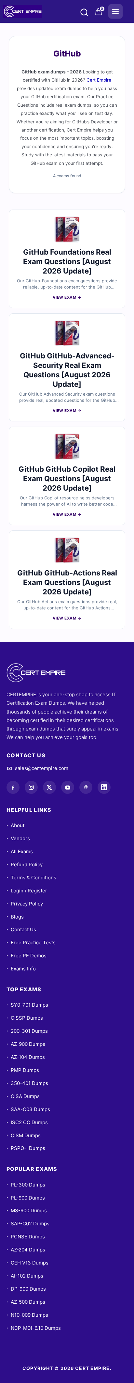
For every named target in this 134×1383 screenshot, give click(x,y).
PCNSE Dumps (26, 1237)
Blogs (15, 917)
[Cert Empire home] (42, 673)
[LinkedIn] (104, 787)
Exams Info (21, 969)
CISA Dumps (23, 1096)
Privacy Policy (25, 904)
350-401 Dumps (27, 1083)
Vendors (18, 838)
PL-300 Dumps (26, 1185)
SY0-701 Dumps (27, 1005)
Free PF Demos (27, 955)
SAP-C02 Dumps (28, 1223)
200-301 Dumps (27, 1031)
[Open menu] (115, 11)
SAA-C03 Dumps (28, 1109)
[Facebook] (13, 787)
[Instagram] (31, 787)
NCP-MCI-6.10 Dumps (34, 1328)
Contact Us (21, 929)
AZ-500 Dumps (26, 1302)
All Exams (20, 851)
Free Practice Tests (31, 942)
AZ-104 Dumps (26, 1057)
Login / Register (27, 891)
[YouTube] (67, 787)
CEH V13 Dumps (27, 1263)
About (15, 825)
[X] (49, 787)
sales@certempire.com (41, 768)
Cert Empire (99, 80)
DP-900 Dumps (26, 1289)
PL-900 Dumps (26, 1198)
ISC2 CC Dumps (27, 1122)
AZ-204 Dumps (26, 1250)
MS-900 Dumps (27, 1210)
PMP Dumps (23, 1070)
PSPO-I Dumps (26, 1148)
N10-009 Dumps (27, 1315)
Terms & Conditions (31, 877)
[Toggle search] (84, 13)
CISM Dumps (24, 1135)
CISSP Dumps (25, 1018)
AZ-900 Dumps (26, 1044)
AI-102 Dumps (25, 1276)
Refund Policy (25, 864)
